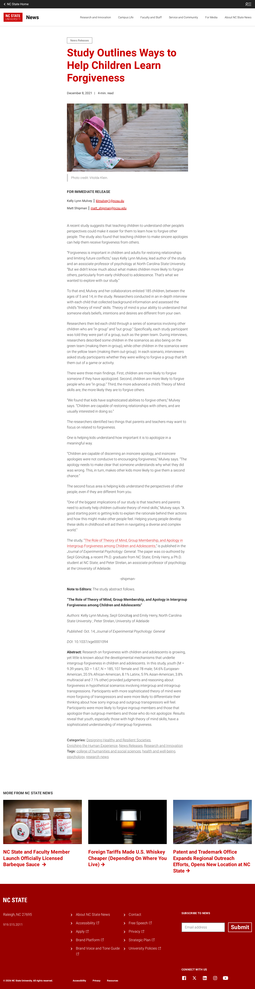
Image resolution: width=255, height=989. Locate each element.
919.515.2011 (13, 924)
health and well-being (158, 751)
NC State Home (17, 4)
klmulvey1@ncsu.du (110, 201)
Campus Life (125, 17)
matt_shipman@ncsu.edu (109, 208)
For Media (211, 17)
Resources (112, 980)
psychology (76, 757)
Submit (240, 927)
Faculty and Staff (151, 17)
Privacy (96, 980)
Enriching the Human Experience (92, 746)
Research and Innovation (95, 17)
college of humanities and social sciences (108, 751)
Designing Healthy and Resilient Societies (118, 740)
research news (97, 757)
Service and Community (183, 17)
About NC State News (238, 17)
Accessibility (79, 980)
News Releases (131, 746)
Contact (135, 915)
